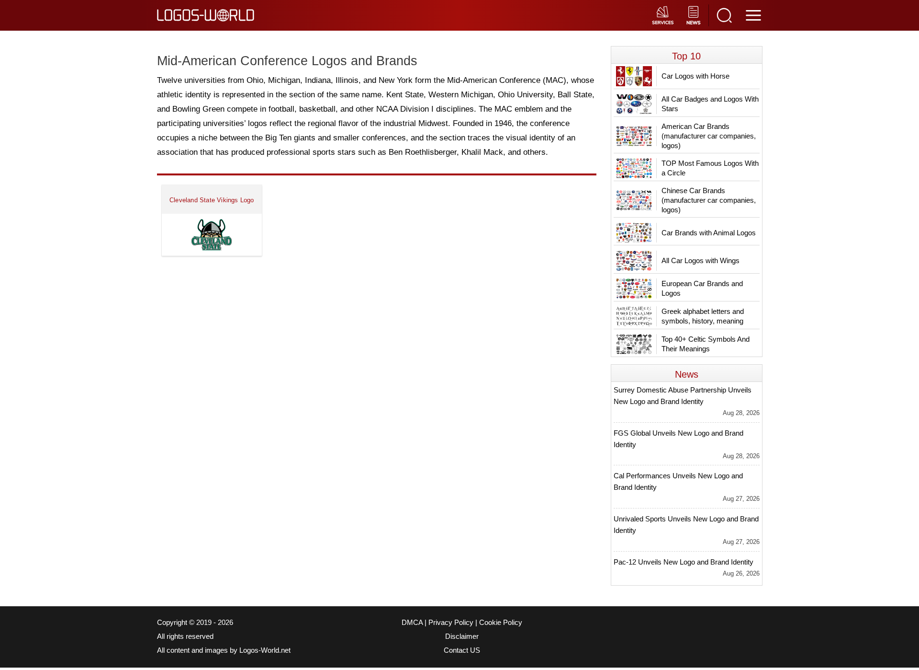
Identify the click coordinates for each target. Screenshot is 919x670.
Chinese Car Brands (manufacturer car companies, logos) (708, 200)
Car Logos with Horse (695, 76)
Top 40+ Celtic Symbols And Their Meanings (705, 344)
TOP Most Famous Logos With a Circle (710, 168)
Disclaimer (462, 636)
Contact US (462, 650)
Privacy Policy (450, 622)
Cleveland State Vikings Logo (211, 200)
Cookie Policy (500, 622)
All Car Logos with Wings (700, 260)
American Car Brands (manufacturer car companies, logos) (708, 136)
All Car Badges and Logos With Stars (710, 104)
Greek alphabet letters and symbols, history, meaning (702, 316)
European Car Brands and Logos (702, 288)
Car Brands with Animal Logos (708, 233)
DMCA (412, 622)
